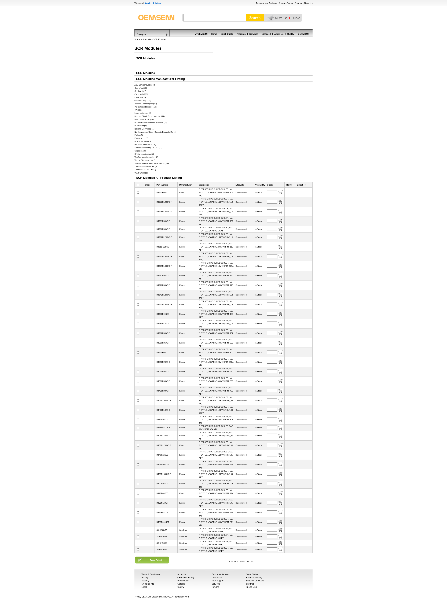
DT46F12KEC (162, 455)
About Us (308, 3)
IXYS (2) (138, 110)
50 (248, 562)
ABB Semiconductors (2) (144, 85)
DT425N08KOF (163, 391)
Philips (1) (138, 135)
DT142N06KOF (163, 276)
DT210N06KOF (163, 372)
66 (252, 562)
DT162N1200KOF (164, 237)
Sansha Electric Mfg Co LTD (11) (148, 148)
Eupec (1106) (140, 97)
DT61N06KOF (162, 420)
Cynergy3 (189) (141, 94)
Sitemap (298, 3)
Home (214, 34)
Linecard (266, 34)
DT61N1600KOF (163, 474)
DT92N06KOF (162, 484)
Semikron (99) (140, 151)
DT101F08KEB (162, 192)
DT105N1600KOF (164, 212)
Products (241, 34)
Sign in (147, 3)
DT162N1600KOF (164, 256)
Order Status (252, 574)
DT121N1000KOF (164, 266)
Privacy (144, 577)
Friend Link (251, 587)
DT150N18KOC (163, 324)
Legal (144, 587)
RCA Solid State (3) (142, 141)
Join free (157, 3)
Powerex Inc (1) (141, 138)
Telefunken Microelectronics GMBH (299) (152, 163)
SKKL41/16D (161, 543)
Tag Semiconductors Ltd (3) (146, 157)
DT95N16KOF (162, 503)
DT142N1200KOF (164, 295)
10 (244, 562)
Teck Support (218, 580)
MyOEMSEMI (201, 34)
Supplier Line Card (255, 580)
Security (145, 580)
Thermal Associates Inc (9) (145, 166)
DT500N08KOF (163, 381)
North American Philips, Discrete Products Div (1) (155, 132)
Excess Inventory (254, 577)
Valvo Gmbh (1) (141, 173)
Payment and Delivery (266, 3)
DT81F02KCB (162, 512)
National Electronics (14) (144, 129)
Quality (290, 34)
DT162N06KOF (163, 333)
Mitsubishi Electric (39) (144, 119)
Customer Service (220, 574)
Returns (215, 587)
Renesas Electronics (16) (145, 144)
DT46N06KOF (162, 464)
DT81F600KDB (162, 522)
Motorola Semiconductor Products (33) (150, 122)
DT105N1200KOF (164, 202)
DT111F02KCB (162, 247)
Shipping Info (147, 584)
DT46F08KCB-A (163, 428)
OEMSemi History (185, 577)
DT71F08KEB (162, 493)
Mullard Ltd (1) (140, 126)
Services (253, 34)
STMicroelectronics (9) (144, 154)
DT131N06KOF (163, 221)
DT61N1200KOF (163, 445)
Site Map (250, 584)
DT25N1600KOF (163, 436)
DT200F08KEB (162, 352)
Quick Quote (227, 34)
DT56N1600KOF (163, 400)
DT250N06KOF (163, 343)
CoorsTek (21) (140, 88)
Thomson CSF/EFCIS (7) (145, 170)
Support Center (286, 3)
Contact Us (303, 34)
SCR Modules (159, 39)
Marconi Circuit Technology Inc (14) (149, 116)
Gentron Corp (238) (142, 100)
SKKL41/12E (161, 537)
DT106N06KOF (163, 229)
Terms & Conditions (150, 574)
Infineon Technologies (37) (145, 104)
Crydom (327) (140, 91)
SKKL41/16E (161, 549)
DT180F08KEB (162, 314)
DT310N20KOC (163, 362)
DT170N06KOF (163, 285)
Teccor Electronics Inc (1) (145, 160)
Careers (181, 584)
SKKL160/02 (161, 530)
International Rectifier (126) (145, 107)
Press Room (183, 580)
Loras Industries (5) (142, 113)
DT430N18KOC (163, 410)
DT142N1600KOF (164, 304)
